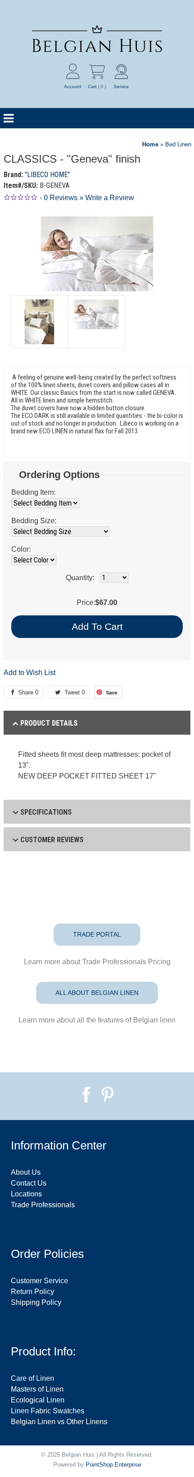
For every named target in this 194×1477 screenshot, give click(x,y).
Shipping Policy (36, 1302)
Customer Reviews (51, 839)
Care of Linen (32, 1378)
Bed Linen (178, 144)
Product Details (49, 723)
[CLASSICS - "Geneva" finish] (39, 321)
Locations (26, 1194)
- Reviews (59, 198)
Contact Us (28, 1183)
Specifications (46, 812)
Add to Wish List (29, 672)
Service (121, 86)
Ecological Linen (38, 1400)
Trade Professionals (43, 1205)
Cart (92, 86)
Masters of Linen (37, 1389)
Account (72, 86)
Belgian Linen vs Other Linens (59, 1421)
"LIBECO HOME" (47, 174)
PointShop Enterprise (113, 1464)
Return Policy (32, 1291)
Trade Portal (97, 934)
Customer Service (39, 1281)
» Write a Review (106, 198)
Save (111, 692)
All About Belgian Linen (97, 992)
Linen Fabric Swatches (47, 1411)
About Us (26, 1172)
